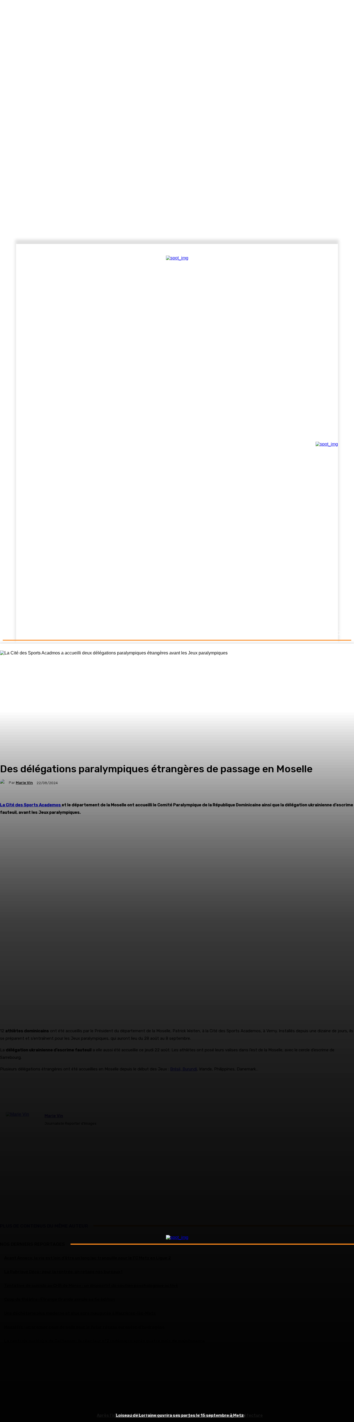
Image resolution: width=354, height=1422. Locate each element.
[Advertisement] (177, 1382)
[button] (338, 632)
